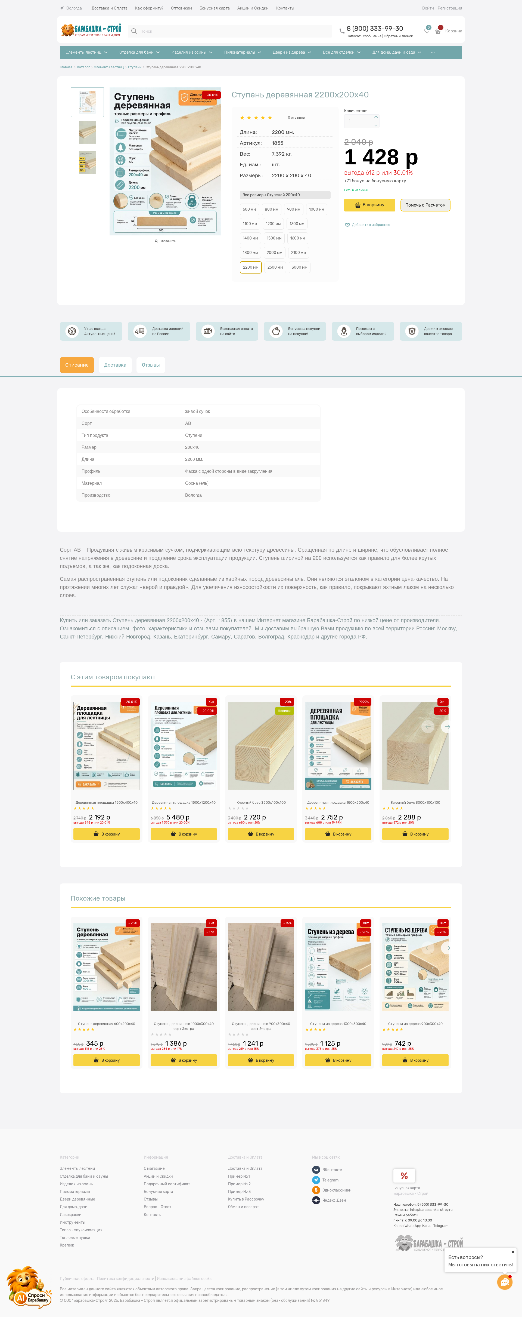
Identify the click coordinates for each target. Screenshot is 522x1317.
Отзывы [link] (151, 365)
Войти (428, 8)
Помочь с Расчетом (425, 205)
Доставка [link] (115, 365)
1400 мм (250, 238)
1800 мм (250, 252)
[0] (427, 33)
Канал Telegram (435, 1226)
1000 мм (316, 209)
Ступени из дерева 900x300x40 (415, 1024)
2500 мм (275, 267)
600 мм (249, 209)
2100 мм (298, 252)
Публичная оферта (77, 1278)
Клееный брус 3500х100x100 (261, 802)
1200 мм (273, 224)
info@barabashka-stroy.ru (431, 1210)
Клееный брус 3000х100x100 (415, 802)
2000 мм (274, 252)
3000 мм (299, 267)
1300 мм (297, 224)
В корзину (373, 204)
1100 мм (250, 224)
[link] (71, 8)
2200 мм (251, 267)
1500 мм (274, 238)
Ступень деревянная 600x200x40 (106, 1024)
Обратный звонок (398, 36)
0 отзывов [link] (296, 117)
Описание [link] (77, 365)
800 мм (271, 209)
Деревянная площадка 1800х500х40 (338, 802)
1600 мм (297, 238)
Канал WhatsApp (407, 1226)
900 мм (293, 209)
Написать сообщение (364, 36)
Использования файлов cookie (185, 1278)
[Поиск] (134, 31)
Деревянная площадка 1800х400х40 (107, 802)
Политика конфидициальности (125, 1278)
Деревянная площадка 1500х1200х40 (184, 802)
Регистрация (450, 8)
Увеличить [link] (167, 240)
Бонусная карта (406, 1188)
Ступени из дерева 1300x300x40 (338, 1024)
